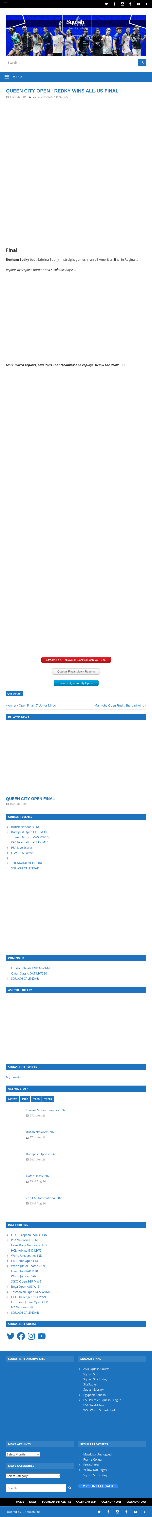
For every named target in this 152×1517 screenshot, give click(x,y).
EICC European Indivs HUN (29, 1235)
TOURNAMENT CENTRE (27, 863)
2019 (36, 96)
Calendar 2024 (86, 1501)
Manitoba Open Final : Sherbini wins (119, 705)
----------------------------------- (28, 858)
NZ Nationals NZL (23, 1307)
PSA (65, 96)
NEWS (57, 96)
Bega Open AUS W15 (25, 1286)
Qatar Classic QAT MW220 (29, 973)
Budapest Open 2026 (40, 1154)
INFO (25, 1099)
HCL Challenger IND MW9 (28, 1297)
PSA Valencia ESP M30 (26, 1240)
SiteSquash (90, 1384)
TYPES (48, 1099)
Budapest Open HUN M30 (29, 832)
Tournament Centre (56, 1501)
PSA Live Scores (21, 848)
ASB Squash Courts (96, 1369)
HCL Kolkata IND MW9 (26, 1250)
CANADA (46, 96)
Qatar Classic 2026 (38, 1176)
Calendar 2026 (136, 1501)
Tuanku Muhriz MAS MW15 (30, 837)
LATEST (12, 1099)
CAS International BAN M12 (30, 842)
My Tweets (13, 1077)
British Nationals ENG (25, 827)
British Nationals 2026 (41, 1132)
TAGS (36, 1099)
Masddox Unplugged (97, 1454)
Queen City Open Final (30, 798)
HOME (20, 1501)
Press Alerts (91, 1465)
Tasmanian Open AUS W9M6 (31, 1292)
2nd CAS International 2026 (45, 1198)
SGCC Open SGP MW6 (26, 1281)
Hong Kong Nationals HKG (29, 1245)
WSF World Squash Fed (99, 1410)
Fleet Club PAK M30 (24, 1271)
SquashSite (90, 1374)
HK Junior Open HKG (25, 1261)
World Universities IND (26, 1255)
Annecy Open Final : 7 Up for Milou (32, 705)
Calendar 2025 (111, 1501)
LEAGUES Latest (22, 853)
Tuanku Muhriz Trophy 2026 (45, 1110)
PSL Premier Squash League (102, 1400)
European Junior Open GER (29, 1302)
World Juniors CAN (23, 1276)
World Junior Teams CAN (28, 1266)
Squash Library (93, 1389)
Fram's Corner (93, 1459)
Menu (17, 76)
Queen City (14, 693)
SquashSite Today (95, 1379)
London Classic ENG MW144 (30, 968)
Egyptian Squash (94, 1395)
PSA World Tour (94, 1405)
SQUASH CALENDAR (25, 868)
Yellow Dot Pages (95, 1470)
